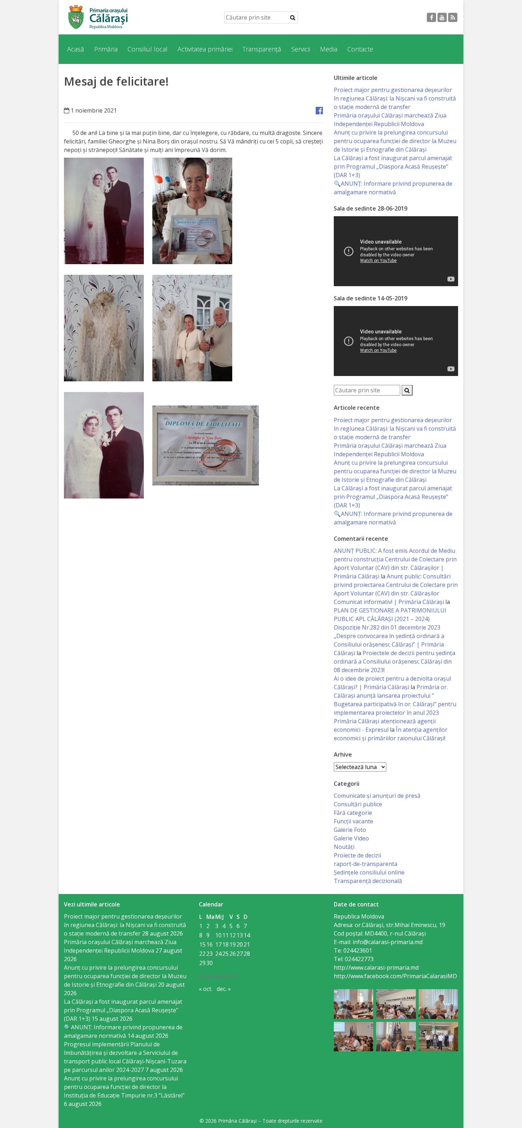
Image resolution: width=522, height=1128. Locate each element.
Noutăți (344, 847)
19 (232, 944)
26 (232, 954)
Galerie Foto (350, 830)
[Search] (293, 17)
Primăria (106, 49)
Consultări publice (358, 804)
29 (202, 963)
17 (218, 944)
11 (225, 935)
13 (239, 935)
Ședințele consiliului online (369, 872)
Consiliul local (147, 49)
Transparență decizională (368, 881)
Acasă (75, 49)
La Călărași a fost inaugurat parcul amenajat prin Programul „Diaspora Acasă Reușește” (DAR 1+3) (393, 166)
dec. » (224, 989)
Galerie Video (351, 838)
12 (232, 935)
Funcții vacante (353, 821)
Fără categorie (353, 813)
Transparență (262, 49)
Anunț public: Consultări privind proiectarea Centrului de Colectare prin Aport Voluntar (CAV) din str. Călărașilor (396, 584)
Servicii (300, 49)
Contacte (360, 49)
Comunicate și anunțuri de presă (377, 796)
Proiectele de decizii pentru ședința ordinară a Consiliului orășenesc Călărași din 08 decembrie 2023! (394, 661)
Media (328, 49)
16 (209, 944)
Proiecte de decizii (357, 855)
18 (225, 944)
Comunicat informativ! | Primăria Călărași (389, 602)
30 (209, 963)
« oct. (205, 989)
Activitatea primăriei (205, 49)
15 (202, 944)
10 (218, 935)
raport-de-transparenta (365, 864)
